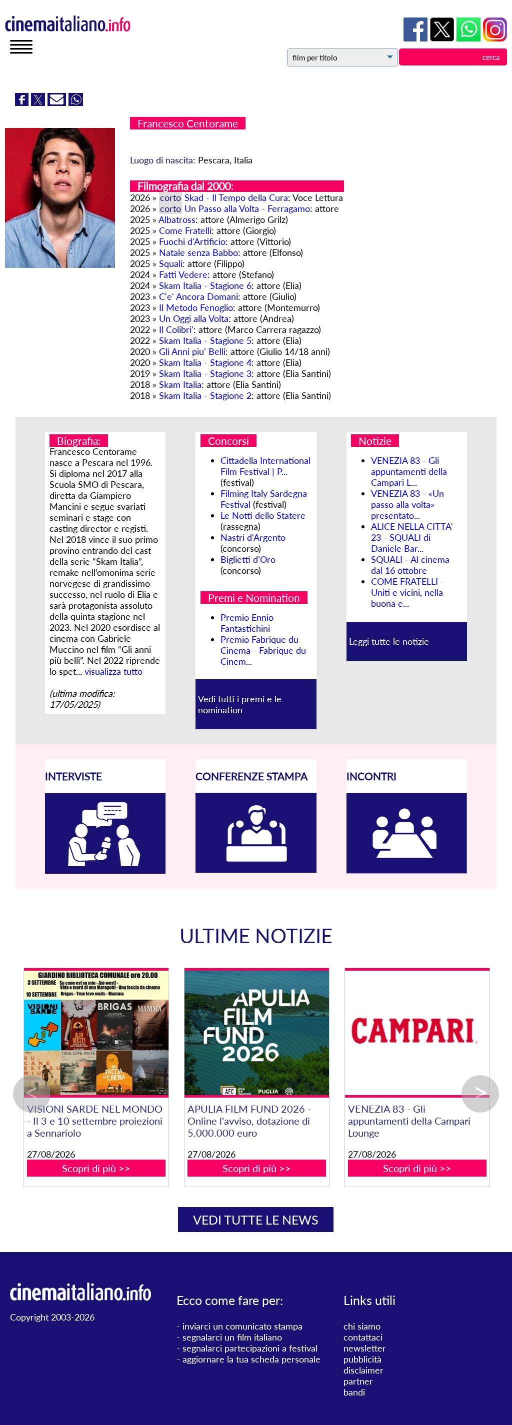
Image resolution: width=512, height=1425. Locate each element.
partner (358, 1381)
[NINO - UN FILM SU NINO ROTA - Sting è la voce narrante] (337, 1033)
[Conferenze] (256, 869)
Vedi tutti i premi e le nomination (240, 704)
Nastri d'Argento (253, 537)
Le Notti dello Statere (263, 515)
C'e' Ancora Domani (198, 296)
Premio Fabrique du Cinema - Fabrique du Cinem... (263, 650)
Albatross (177, 219)
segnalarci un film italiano (232, 1337)
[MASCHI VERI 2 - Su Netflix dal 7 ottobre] (176, 1033)
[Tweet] (39, 102)
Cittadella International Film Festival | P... (265, 466)
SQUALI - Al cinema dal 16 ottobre (410, 565)
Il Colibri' (176, 329)
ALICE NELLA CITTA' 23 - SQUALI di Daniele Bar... (412, 537)
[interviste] (105, 870)
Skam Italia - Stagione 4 (205, 362)
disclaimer (364, 1370)
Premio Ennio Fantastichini (247, 623)
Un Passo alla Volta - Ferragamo (247, 208)
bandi (354, 1392)
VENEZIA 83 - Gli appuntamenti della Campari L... (409, 471)
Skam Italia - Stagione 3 (205, 373)
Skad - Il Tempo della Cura (236, 197)
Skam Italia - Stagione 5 (205, 340)
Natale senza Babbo (198, 252)
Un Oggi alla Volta (193, 318)
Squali (170, 263)
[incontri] (407, 870)
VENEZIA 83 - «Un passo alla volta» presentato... (407, 504)
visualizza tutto (113, 671)
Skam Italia (180, 384)
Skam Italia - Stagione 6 (205, 285)
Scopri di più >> (176, 1156)
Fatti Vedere (183, 274)
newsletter (365, 1348)
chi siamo (362, 1326)
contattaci (363, 1337)
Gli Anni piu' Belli (192, 351)
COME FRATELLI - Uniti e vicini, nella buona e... (407, 592)
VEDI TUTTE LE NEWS (255, 1219)
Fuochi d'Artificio (192, 241)
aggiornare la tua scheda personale (251, 1359)
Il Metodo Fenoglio (196, 307)
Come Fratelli (185, 230)
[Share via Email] (58, 102)
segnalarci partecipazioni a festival (250, 1348)
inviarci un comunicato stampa (242, 1326)
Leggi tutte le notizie (389, 641)
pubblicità (363, 1359)
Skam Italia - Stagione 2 (205, 395)
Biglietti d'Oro (248, 559)
